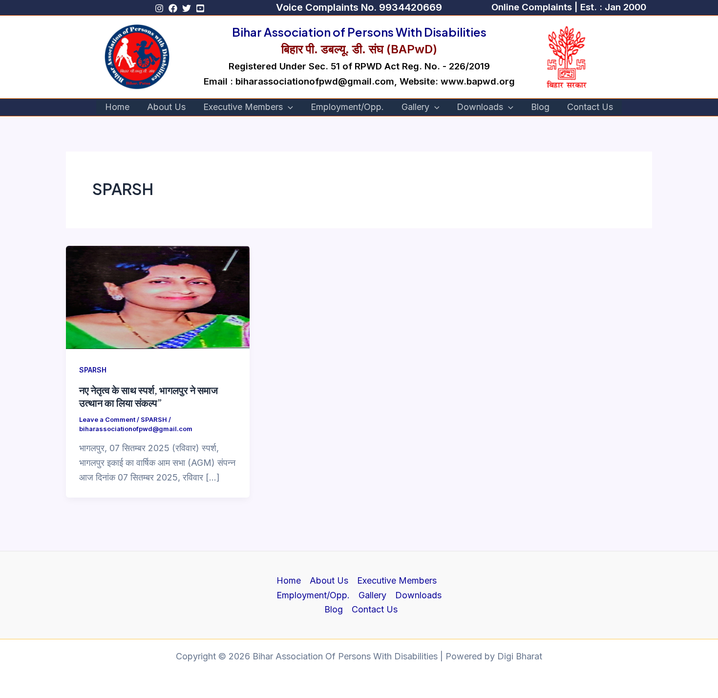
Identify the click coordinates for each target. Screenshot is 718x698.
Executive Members (243, 107)
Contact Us (590, 107)
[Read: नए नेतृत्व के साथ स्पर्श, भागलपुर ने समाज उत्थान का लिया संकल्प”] (158, 296)
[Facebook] (173, 8)
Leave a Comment (107, 419)
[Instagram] (159, 8)
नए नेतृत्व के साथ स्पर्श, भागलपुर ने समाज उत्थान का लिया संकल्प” (148, 396)
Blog (540, 107)
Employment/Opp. (347, 107)
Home (117, 107)
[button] (359, 7)
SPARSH (92, 370)
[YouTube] (200, 8)
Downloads (480, 107)
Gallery (415, 107)
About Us (166, 107)
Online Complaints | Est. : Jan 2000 (568, 7)
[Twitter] (186, 8)
